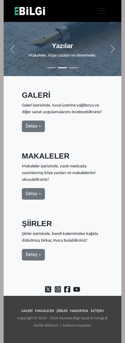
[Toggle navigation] (101, 11)
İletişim (97, 311)
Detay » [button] (33, 126)
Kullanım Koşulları (76, 325)
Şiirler (62, 311)
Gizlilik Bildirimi (46, 325)
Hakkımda (79, 311)
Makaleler (44, 311)
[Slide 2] (62, 67)
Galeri (26, 311)
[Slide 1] (51, 67)
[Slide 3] (73, 67)
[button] (12, 49)
